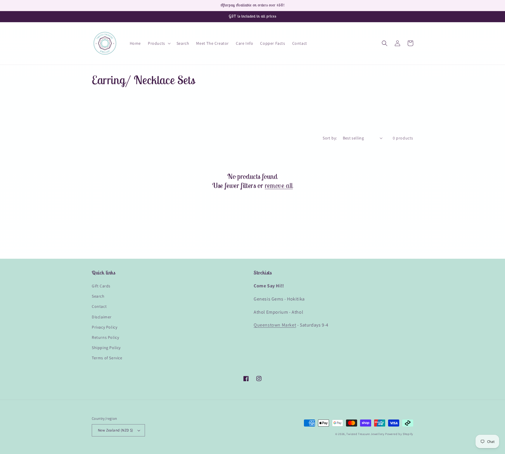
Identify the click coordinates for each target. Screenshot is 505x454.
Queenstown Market (275, 325)
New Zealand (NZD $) (115, 430)
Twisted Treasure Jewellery (365, 434)
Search (98, 296)
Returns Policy (105, 337)
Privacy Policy (104, 327)
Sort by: (330, 138)
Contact (99, 306)
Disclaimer (102, 317)
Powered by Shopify (399, 434)
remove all (279, 185)
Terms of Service (107, 357)
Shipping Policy (106, 347)
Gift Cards (101, 286)
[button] (158, 43)
